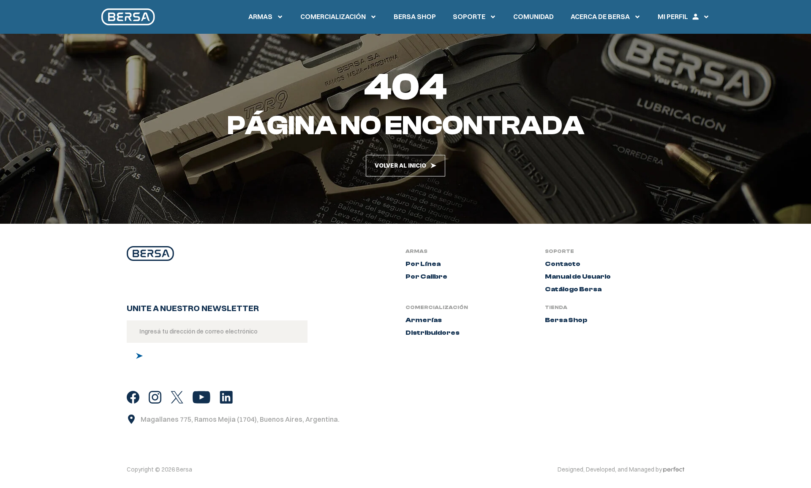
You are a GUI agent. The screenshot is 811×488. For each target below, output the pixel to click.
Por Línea (423, 264)
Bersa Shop (566, 320)
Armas (260, 16)
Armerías (424, 320)
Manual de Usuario (578, 276)
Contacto (562, 264)
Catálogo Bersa (573, 289)
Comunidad (533, 16)
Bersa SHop (415, 16)
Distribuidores (433, 332)
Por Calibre (426, 276)
